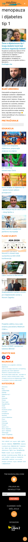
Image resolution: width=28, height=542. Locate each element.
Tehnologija (5, 432)
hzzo (4, 453)
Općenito (4, 415)
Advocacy (4, 387)
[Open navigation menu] (24, 3)
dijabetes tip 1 (15, 446)
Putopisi (4, 425)
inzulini (12, 452)
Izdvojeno (4, 411)
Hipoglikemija (5, 404)
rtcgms (15, 461)
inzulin (8, 452)
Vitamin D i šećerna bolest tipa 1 (11, 372)
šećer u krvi (5, 427)
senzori (19, 461)
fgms (11, 450)
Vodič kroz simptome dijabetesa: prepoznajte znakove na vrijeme (11, 148)
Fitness (4, 400)
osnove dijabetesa (7, 417)
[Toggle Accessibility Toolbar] (25, 539)
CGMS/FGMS (5, 390)
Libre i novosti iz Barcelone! (12, 275)
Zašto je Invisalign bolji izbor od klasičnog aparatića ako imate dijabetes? (14, 369)
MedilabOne (20, 457)
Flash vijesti (5, 402)
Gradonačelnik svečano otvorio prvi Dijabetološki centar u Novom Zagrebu (14, 294)
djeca (6, 448)
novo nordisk (18, 459)
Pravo (3, 419)
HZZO (3, 406)
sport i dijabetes (6, 430)
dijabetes (16, 444)
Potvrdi (14, 499)
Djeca (3, 396)
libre (19, 455)
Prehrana (4, 421)
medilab (7, 457)
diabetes (9, 444)
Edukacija (4, 398)
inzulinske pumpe (12, 455)
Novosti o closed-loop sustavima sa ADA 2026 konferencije (11, 255)
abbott (7, 441)
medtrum (11, 459)
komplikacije (5, 413)
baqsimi (15, 441)
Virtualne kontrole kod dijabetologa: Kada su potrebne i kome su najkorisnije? (13, 379)
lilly (22, 455)
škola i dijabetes (6, 428)
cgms (23, 441)
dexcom (4, 444)
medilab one (13, 457)
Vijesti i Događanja (7, 434)
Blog (3, 388)
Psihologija (5, 423)
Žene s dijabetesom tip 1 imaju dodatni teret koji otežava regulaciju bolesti (14, 46)
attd (11, 441)
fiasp (14, 450)
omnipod (4, 461)
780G (3, 441)
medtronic (5, 459)
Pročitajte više (7, 64)
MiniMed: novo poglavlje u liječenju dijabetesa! (12, 366)
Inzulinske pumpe (7, 409)
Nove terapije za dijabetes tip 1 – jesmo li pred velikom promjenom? (14, 190)
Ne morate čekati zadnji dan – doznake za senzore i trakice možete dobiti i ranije (14, 375)
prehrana (9, 461)
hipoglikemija (20, 450)
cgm (19, 441)
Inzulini (4, 408)
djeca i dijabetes (13, 448)
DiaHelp (4, 392)
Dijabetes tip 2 (6, 394)
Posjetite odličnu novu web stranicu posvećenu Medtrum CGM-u (13, 326)
